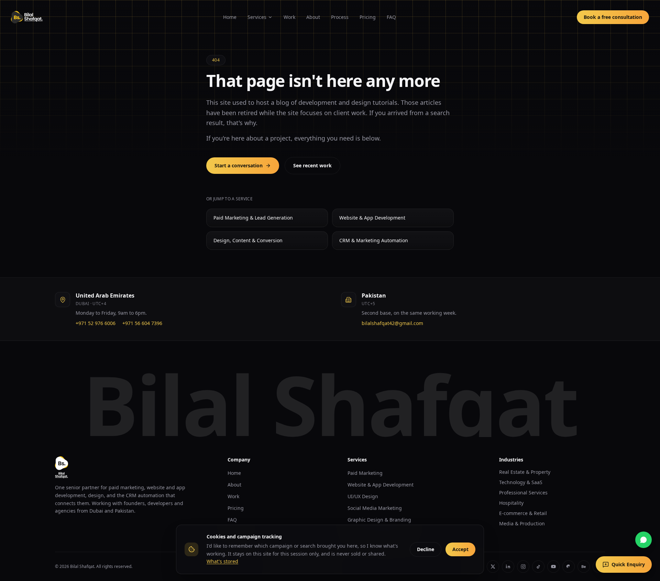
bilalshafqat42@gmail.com (392, 323)
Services (257, 17)
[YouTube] (553, 566)
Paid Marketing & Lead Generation (253, 217)
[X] (493, 566)
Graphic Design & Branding (379, 519)
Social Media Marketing (375, 508)
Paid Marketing (365, 473)
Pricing (368, 17)
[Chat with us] (643, 540)
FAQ (391, 17)
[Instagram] (523, 566)
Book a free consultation (613, 17)
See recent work (312, 165)
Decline (425, 549)
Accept (460, 549)
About (313, 17)
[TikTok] (538, 566)
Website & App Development (372, 217)
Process (340, 17)
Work (289, 17)
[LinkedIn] (508, 566)
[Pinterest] (568, 566)
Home (229, 17)
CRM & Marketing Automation (373, 240)
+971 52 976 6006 (96, 323)
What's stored (222, 561)
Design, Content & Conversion (248, 240)
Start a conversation (238, 165)
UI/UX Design (363, 496)
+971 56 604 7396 (142, 323)
